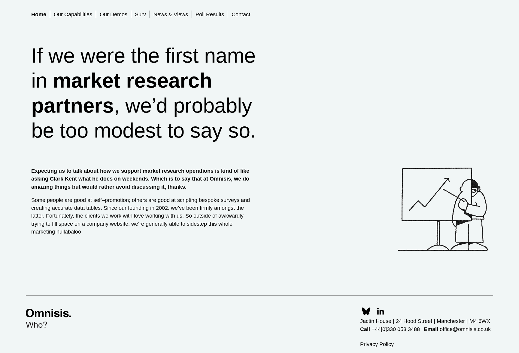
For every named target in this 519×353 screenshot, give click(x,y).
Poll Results (210, 14)
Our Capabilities (73, 14)
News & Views (170, 14)
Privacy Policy (377, 344)
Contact (241, 14)
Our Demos (113, 14)
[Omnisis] (48, 318)
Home (38, 14)
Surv (140, 14)
